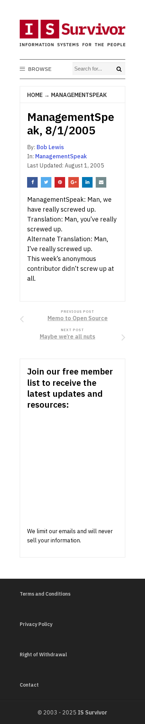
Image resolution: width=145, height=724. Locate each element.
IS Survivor (92, 712)
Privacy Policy (36, 624)
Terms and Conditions (45, 594)
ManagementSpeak (79, 94)
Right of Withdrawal (43, 654)
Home (35, 94)
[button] (39, 69)
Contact (29, 685)
